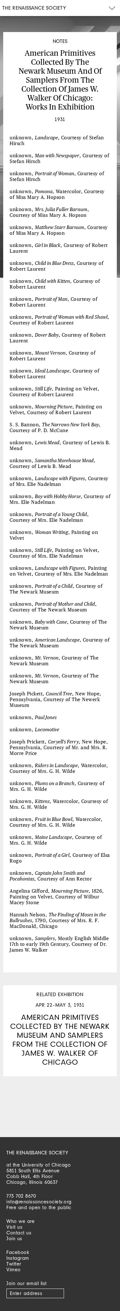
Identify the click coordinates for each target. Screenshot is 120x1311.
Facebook (17, 1252)
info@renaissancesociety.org (39, 1202)
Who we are (20, 1221)
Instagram (17, 1258)
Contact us (18, 1233)
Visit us (14, 1227)
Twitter (13, 1264)
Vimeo (13, 1269)
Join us (14, 1238)
